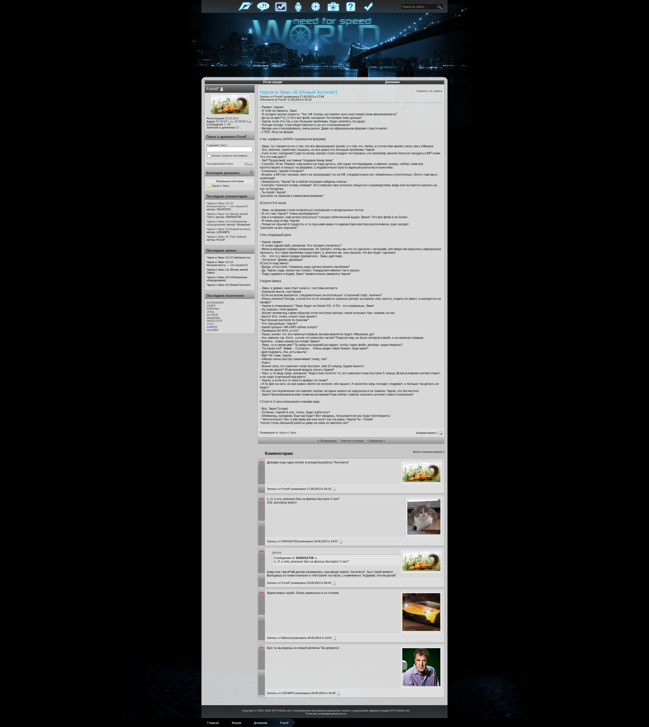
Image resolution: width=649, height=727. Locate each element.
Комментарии (425, 432)
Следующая (375, 440)
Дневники (392, 82)
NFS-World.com (282, 710)
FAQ (350, 10)
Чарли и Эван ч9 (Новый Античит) (228, 284)
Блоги (298, 10)
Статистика (280, 10)
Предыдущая (328, 440)
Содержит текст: (217, 145)
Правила (368, 10)
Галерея (333, 10)
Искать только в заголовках (229, 155)
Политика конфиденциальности (325, 713)
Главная (245, 10)
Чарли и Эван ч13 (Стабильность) (228, 257)
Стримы (315, 10)
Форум (263, 10)
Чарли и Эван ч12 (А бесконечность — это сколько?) (227, 263)
